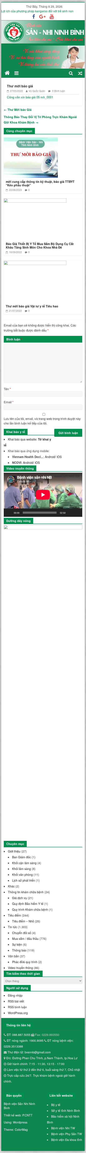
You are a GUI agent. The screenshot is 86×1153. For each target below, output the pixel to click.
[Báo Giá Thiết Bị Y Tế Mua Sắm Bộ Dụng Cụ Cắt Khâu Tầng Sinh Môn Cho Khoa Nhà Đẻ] (35, 201)
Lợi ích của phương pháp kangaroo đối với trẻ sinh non (37, 11)
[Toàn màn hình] (77, 513)
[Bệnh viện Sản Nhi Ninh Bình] (7, 73)
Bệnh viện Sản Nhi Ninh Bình (19, 1106)
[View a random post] (80, 73)
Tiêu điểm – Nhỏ (23, 921)
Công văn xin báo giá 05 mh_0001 (30, 97)
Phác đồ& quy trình (24, 962)
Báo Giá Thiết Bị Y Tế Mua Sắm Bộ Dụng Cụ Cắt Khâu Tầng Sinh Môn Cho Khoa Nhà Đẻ (40, 245)
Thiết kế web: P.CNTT (18, 1115)
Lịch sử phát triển (23, 880)
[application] (43, 495)
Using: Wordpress (15, 1122)
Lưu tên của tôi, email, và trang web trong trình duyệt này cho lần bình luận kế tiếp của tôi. (42, 421)
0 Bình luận (58, 91)
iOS (59, 457)
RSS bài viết (16, 1001)
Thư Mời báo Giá (18, 110)
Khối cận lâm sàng (24, 863)
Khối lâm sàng (21, 869)
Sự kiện (17, 944)
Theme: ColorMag (16, 1129)
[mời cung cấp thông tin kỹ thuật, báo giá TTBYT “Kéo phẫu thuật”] (31, 140)
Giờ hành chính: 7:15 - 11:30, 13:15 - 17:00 (35, 1064)
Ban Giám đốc (21, 857)
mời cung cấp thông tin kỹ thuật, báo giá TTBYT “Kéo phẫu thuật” (40, 183)
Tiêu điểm (14, 915)
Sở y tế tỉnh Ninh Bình (65, 1110)
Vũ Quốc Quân (37, 91)
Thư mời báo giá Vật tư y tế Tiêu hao (32, 306)
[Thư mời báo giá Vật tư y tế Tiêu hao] (35, 263)
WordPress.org (18, 1013)
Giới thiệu (14, 851)
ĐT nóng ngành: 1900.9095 (25, 1040)
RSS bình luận (17, 1007)
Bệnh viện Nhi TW (63, 1128)
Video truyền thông (20, 968)
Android (50, 457)
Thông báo (19, 950)
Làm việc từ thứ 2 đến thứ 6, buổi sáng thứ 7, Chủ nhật (43, 1070)
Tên (7, 389)
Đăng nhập (15, 995)
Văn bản (13, 956)
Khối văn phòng (22, 874)
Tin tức (12, 927)
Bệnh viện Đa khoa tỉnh (66, 1140)
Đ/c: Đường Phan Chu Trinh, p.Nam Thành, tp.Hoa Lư (41, 1058)
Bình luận (14, 339)
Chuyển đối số (21, 933)
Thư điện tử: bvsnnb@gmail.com (29, 1052)
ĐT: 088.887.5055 (19, 1035)
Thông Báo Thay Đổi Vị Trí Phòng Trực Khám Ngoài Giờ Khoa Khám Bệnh (40, 119)
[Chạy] (9, 513)
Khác (11, 886)
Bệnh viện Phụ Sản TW (66, 1134)
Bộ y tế (55, 1105)
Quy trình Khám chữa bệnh (30, 909)
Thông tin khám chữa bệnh (26, 892)
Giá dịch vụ (19, 898)
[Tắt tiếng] (70, 513)
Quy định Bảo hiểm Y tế (27, 904)
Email (9, 402)
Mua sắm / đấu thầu (25, 939)
